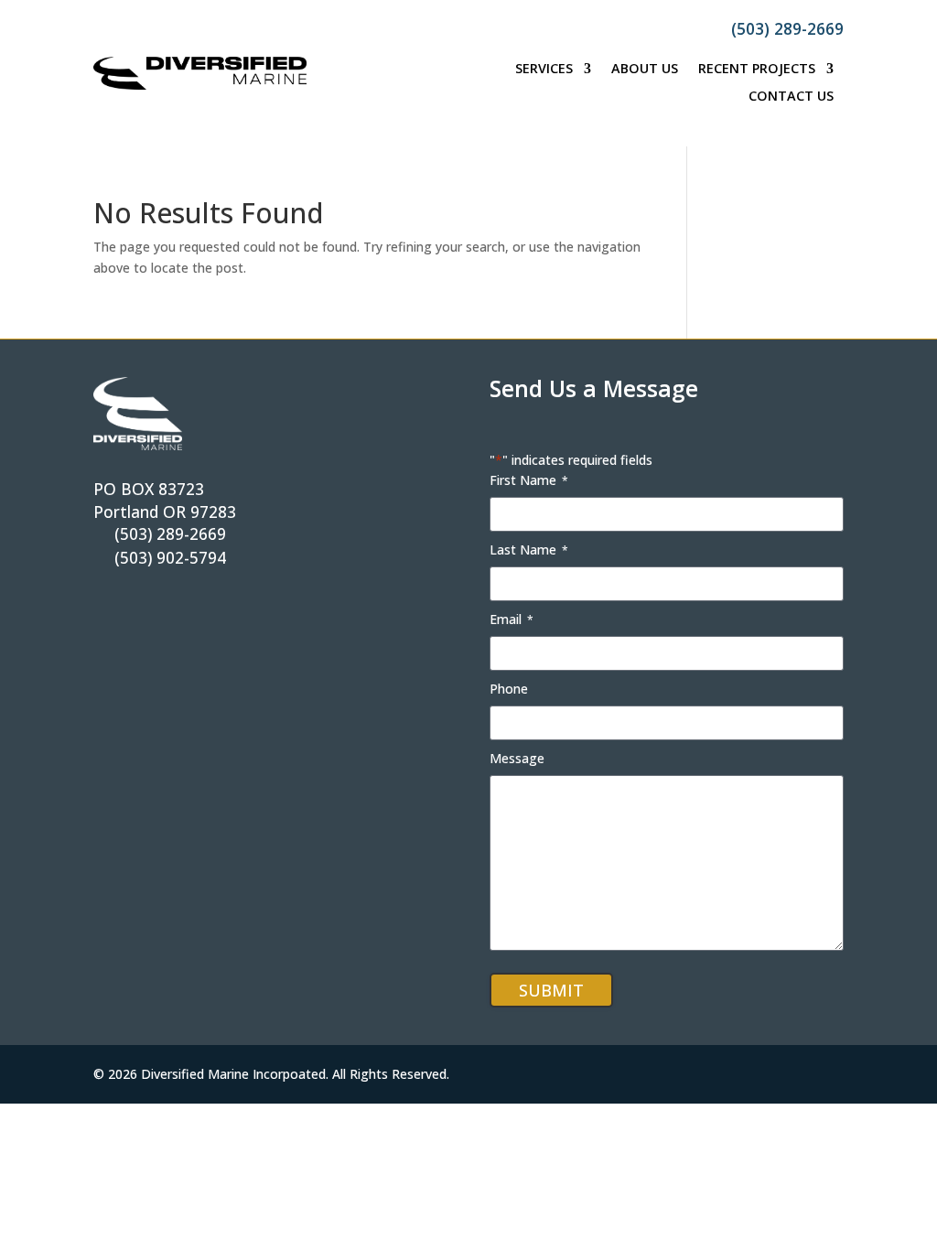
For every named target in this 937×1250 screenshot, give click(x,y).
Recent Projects (756, 69)
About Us (644, 69)
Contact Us (791, 97)
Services (544, 69)
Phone (509, 688)
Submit (551, 990)
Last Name (529, 549)
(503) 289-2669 (787, 28)
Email (511, 619)
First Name (529, 480)
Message (517, 758)
